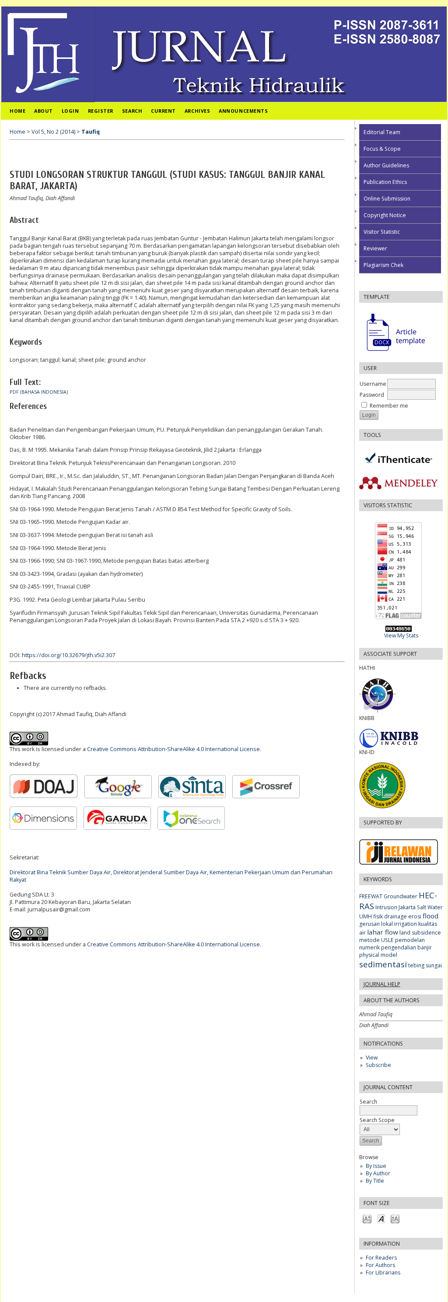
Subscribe (378, 1065)
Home (17, 110)
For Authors (380, 1265)
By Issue (376, 1166)
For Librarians (383, 1272)
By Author (378, 1173)
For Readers (381, 1257)
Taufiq (90, 131)
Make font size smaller (367, 1218)
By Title (375, 1180)
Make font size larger (395, 1218)
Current (163, 110)
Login (70, 110)
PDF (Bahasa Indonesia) (39, 392)
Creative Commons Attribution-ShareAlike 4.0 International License (173, 749)
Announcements (243, 110)
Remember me (389, 405)
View (372, 1057)
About (43, 110)
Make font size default (381, 1218)
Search (132, 110)
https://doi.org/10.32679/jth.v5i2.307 (68, 655)
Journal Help (382, 984)
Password (372, 394)
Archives (197, 110)
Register (100, 110)
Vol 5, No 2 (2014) (53, 131)
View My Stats (401, 635)
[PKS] (407, 710)
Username (373, 384)
